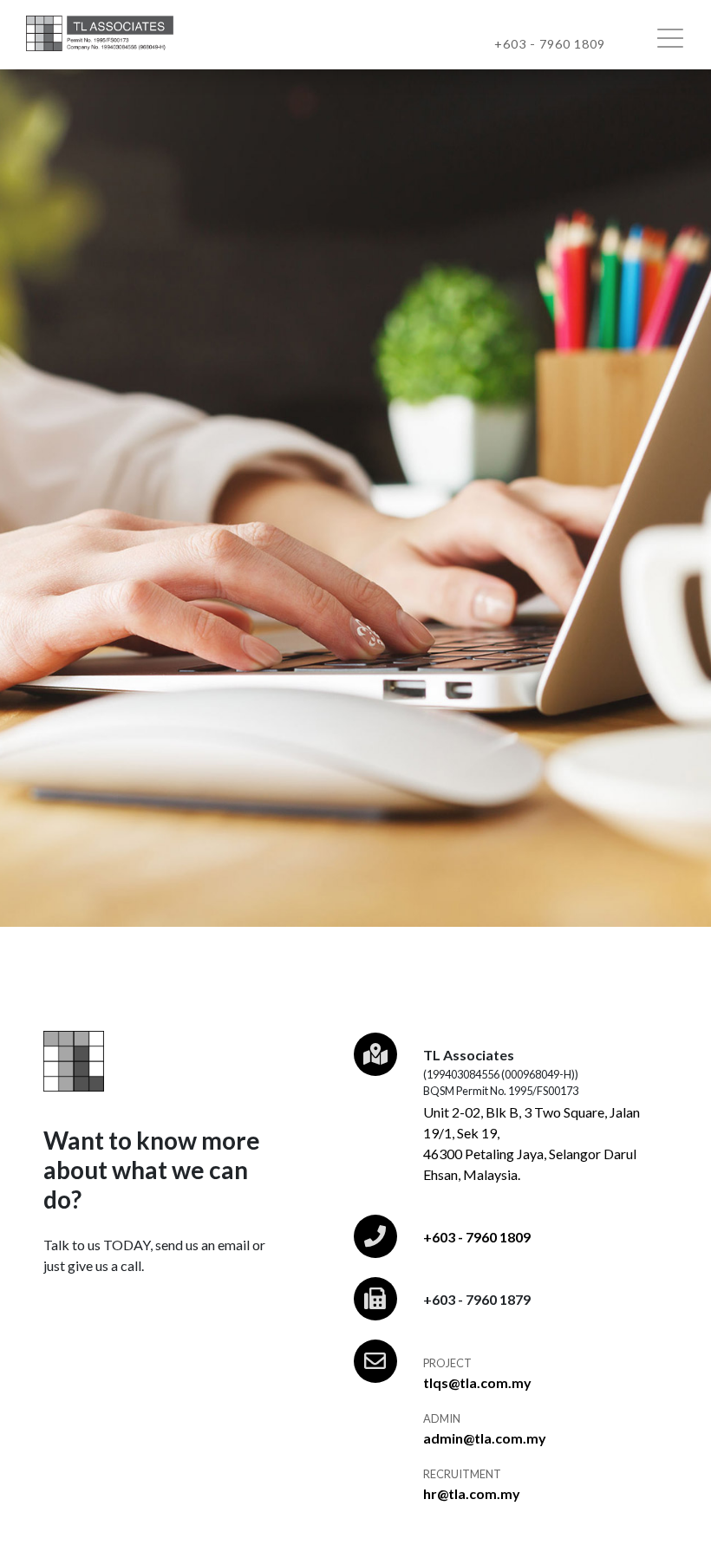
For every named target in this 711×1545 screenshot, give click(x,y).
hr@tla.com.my (471, 1493)
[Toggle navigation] (677, 37)
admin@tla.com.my (484, 1438)
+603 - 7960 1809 (477, 1237)
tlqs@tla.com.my (477, 1382)
